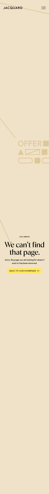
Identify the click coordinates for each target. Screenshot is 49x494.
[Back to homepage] (12, 7)
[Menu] (43, 8)
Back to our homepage (23, 271)
